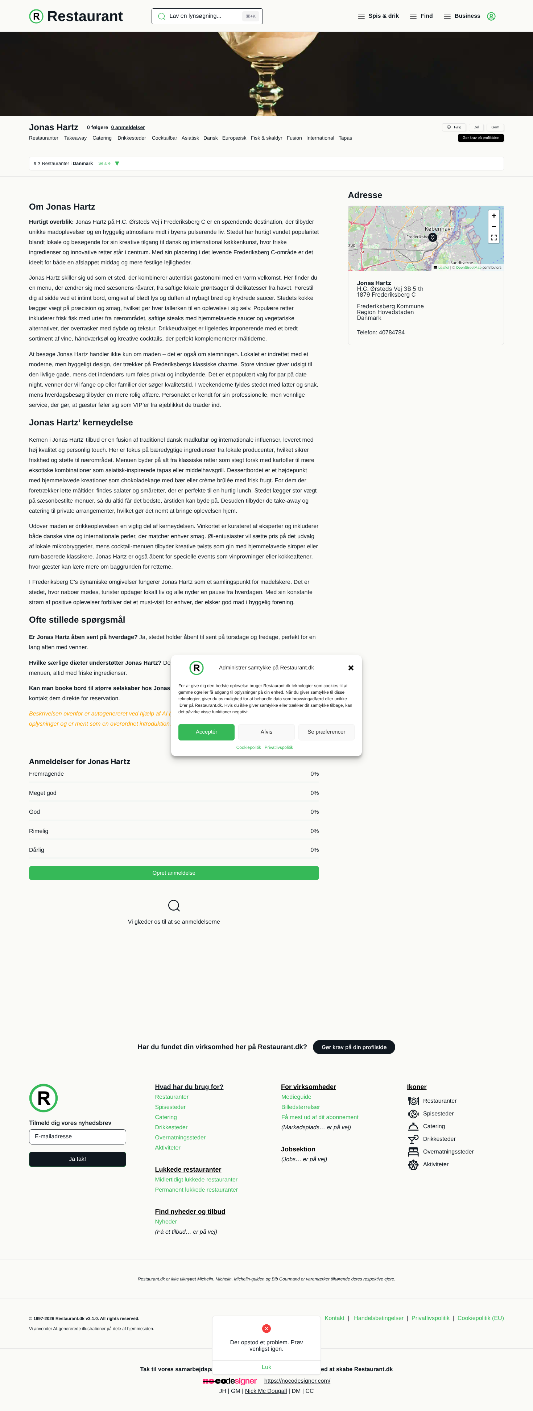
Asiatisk (190, 138)
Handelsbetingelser (379, 1318)
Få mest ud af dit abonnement (320, 1117)
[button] (351, 667)
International (320, 138)
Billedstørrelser (300, 1107)
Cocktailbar (164, 138)
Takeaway (75, 138)
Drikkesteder (131, 138)
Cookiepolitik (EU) (481, 1318)
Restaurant (85, 16)
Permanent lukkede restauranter (196, 1190)
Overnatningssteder (180, 1138)
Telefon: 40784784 (381, 333)
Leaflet (443, 268)
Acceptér (206, 732)
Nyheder (166, 1222)
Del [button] (476, 127)
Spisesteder (170, 1107)
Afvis (267, 732)
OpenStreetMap (469, 268)
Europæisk (234, 138)
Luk (266, 1367)
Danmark (83, 163)
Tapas (345, 138)
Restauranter (43, 138)
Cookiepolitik (248, 747)
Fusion (294, 138)
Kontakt (334, 1318)
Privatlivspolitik (279, 747)
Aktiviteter (168, 1148)
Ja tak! (77, 1159)
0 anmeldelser (128, 127)
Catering (102, 138)
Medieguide (296, 1097)
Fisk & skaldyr (266, 138)
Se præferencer (326, 732)
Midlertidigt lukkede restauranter (196, 1180)
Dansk (210, 138)
